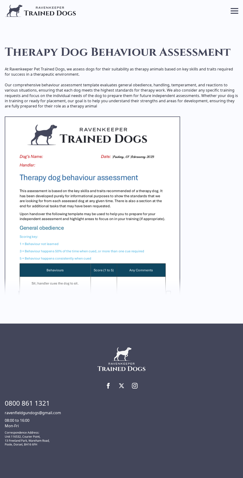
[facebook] (108, 386)
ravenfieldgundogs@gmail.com (33, 412)
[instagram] (135, 386)
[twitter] (121, 386)
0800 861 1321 (27, 403)
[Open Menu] (234, 11)
